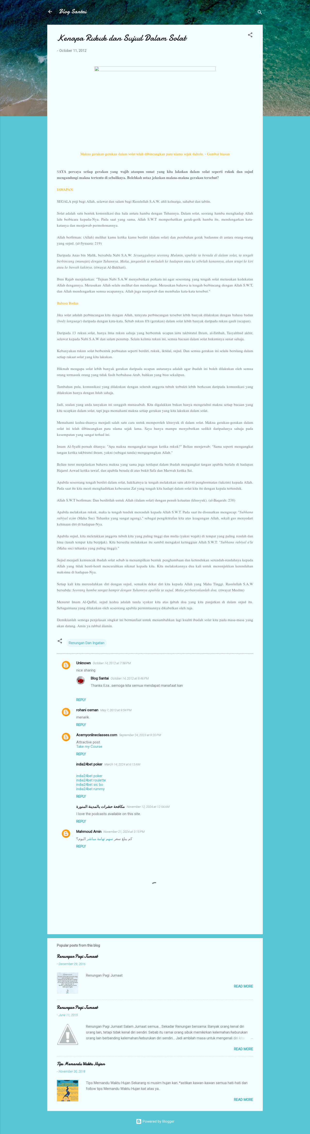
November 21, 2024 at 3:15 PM (124, 831)
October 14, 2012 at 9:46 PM (130, 678)
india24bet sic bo (89, 784)
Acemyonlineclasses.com (96, 735)
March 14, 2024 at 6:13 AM (122, 764)
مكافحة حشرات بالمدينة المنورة (100, 806)
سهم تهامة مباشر (100, 839)
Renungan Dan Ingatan (86, 643)
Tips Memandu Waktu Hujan (81, 1064)
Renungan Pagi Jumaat (77, 956)
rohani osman (87, 710)
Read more (243, 986)
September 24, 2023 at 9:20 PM (140, 735)
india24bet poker (89, 764)
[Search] (260, 13)
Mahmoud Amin (88, 831)
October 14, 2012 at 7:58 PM (112, 663)
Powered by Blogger (158, 1121)
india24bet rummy (90, 789)
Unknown (83, 663)
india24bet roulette (91, 780)
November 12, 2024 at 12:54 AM (148, 807)
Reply (81, 700)
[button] (250, 35)
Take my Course (89, 746)
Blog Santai (72, 11)
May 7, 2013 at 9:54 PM (116, 710)
